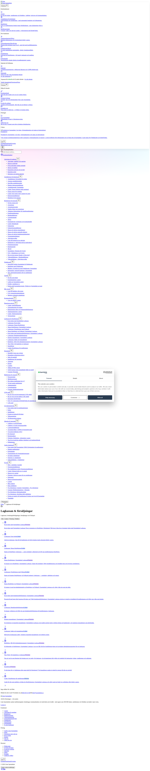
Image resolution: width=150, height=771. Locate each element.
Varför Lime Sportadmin (11, 731)
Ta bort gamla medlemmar (15, 383)
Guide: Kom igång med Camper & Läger (19, 193)
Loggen (10, 481)
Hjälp (2, 504)
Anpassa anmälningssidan (15, 181)
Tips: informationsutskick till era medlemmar (20, 272)
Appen (6, 275)
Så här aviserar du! (13, 203)
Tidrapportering (12, 416)
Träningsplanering (9, 717)
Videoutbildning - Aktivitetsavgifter (17, 259)
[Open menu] (2, 147)
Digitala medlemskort (13, 449)
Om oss (6, 738)
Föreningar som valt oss (10, 734)
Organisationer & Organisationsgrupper (18, 453)
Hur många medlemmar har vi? (16, 381)
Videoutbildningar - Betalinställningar (18, 257)
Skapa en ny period (13, 473)
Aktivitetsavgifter (12, 238)
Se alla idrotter (28, 79)
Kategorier (5, 501)
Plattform (3, 6)
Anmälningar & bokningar (11, 177)
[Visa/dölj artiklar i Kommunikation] (15, 297)
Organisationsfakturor (14, 236)
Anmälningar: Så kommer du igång (17, 179)
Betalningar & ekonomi (10, 200)
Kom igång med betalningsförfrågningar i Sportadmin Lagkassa (25, 333)
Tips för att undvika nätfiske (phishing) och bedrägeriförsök (24, 440)
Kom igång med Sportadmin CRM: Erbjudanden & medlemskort (25, 447)
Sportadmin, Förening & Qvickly (17, 251)
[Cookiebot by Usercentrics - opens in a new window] (104, 372)
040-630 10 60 (26, 693)
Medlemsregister (8, 715)
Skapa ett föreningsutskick (15, 479)
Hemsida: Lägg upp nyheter (15, 353)
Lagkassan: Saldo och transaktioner (17, 339)
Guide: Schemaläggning (14, 305)
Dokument (10, 477)
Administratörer (12, 385)
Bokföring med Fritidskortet (15, 266)
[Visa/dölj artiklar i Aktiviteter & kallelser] (18, 158)
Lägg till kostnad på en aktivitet (16, 240)
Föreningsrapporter (13, 244)
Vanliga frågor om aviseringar (16, 209)
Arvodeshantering (9, 406)
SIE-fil (9, 249)
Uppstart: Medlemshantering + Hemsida (19, 490)
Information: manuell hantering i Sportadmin (20, 270)
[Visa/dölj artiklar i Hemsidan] (11, 350)
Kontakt (6, 754)
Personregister (11, 377)
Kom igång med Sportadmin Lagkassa (18, 321)
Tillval (9, 219)
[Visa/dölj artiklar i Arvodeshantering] (15, 405)
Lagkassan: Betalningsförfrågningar (17, 335)
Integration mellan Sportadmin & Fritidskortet (20, 264)
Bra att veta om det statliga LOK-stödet (18, 396)
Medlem (17, 519)
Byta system (7, 735)
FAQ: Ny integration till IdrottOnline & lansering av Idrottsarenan (26, 401)
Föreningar (14, 82)
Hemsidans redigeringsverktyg (16, 355)
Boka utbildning (12, 485)
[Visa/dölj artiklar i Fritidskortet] (12, 261)
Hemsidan (7, 351)
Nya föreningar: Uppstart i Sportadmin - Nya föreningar (23, 488)
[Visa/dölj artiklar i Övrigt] (9, 462)
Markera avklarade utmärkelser (16, 295)
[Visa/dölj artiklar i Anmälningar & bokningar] (20, 176)
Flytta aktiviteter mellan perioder (16, 165)
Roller (9, 410)
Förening (11, 519)
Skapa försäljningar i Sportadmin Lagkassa (19, 327)
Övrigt (6, 462)
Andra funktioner (9, 445)
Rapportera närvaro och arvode (16, 170)
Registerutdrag (12, 436)
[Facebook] (1, 769)
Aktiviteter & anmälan (10, 712)
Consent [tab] (49, 378)
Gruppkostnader (12, 217)
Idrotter (6, 737)
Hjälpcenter (7, 746)
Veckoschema (11, 316)
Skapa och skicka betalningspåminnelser (19, 234)
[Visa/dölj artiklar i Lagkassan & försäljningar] (20, 318)
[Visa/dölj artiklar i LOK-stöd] (11, 392)
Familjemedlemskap (13, 213)
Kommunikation (8, 298)
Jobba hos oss (8, 740)
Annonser (10, 361)
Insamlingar (11, 346)
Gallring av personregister (15, 423)
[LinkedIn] (4, 769)
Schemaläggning (10, 718)
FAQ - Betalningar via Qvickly (16, 253)
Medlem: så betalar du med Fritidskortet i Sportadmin (22, 268)
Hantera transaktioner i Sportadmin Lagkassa (20, 337)
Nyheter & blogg (8, 747)
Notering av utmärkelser (14, 457)
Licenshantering (12, 387)
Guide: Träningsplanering (15, 313)
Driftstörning (11, 442)
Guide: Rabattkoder (13, 223)
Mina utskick (11, 483)
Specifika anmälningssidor (15, 183)
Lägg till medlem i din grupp (15, 291)
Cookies (10, 365)
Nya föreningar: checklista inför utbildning (19, 494)
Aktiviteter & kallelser (10, 159)
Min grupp (7, 289)
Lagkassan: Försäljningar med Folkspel (18, 329)
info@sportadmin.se (37, 693)
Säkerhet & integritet (9, 421)
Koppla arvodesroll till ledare (16, 414)
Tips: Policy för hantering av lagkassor (18, 344)
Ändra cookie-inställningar (7, 767)
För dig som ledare (13, 277)
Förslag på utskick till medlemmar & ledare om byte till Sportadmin (26, 496)
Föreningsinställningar (14, 467)
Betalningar (7, 714)
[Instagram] (3, 769)
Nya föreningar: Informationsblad (17, 492)
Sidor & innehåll (12, 357)
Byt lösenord (11, 434)
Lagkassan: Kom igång (14, 323)
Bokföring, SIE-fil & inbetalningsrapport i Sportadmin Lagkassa (25, 342)
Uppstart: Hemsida (13, 372)
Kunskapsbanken (7, 155)
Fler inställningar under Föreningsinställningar (20, 469)
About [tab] (101, 378)
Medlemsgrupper (12, 379)
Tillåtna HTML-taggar (14, 367)
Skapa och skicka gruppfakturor (16, 230)
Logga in (9, 145)
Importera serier (12, 172)
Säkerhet (6, 751)
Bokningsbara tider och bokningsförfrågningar (20, 309)
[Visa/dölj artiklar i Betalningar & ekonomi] (18, 200)
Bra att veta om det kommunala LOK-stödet (20, 394)
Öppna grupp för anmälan (15, 191)
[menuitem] (75, 13)
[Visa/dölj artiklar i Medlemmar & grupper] (18, 374)
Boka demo (4, 145)
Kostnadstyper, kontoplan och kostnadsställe (20, 221)
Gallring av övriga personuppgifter (17, 425)
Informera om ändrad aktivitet (16, 174)
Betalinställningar (12, 215)
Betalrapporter (11, 246)
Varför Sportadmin (6, 82)
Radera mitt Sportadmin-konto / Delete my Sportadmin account (25, 286)
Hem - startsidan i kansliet (15, 465)
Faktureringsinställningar (14, 228)
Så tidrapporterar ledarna (14, 418)
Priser (18, 82)
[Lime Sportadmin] (6, 3)
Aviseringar (11, 205)
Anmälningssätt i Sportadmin (16, 187)
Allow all (100, 397)
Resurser (3, 85)
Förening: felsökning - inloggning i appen (19, 438)
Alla (2, 519)
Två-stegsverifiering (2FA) (15, 432)
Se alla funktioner (5, 76)
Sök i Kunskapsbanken (7, 149)
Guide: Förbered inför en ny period (17, 471)
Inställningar (11, 412)
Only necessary (50, 397)
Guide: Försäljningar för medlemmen (18, 348)
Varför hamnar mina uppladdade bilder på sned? (21, 370)
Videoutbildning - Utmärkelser (16, 460)
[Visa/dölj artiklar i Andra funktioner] (15, 444)
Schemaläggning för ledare (15, 307)
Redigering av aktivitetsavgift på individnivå (20, 242)
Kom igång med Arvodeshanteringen (18, 408)
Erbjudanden (11, 451)
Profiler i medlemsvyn (14, 284)
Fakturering (11, 226)
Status (5, 752)
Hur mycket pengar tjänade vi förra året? (19, 255)
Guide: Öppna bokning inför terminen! (18, 189)
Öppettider (10, 498)
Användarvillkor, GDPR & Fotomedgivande (20, 429)
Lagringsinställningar (13, 427)
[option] (3, 143)
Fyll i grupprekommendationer (16, 293)
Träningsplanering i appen (15, 311)
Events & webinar (9, 749)
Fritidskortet (7, 262)
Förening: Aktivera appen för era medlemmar (20, 475)
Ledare (6, 519)
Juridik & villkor (8, 755)
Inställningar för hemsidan (15, 359)
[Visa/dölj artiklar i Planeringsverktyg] (16, 302)
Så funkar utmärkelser (14, 455)
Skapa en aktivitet (12, 163)
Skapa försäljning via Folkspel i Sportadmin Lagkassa (22, 331)
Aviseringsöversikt (13, 207)
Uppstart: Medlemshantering (15, 389)
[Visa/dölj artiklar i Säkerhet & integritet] (17, 420)
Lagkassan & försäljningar (11, 319)
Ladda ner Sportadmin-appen (16, 282)
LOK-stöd (7, 392)
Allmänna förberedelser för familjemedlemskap (20, 211)
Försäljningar (7, 722)
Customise (74, 397)
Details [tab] (75, 378)
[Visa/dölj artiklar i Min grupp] (11, 288)
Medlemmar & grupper (10, 375)
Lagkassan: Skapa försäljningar (16, 325)
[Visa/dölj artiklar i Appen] (9, 275)
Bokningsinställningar (14, 195)
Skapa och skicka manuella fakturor (17, 232)
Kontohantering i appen (14, 280)
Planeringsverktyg (9, 303)
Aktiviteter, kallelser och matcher (17, 161)
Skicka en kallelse (12, 167)
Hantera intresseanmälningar (15, 185)
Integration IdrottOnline (14, 398)
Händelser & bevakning (14, 198)
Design (10, 363)
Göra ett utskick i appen (14, 300)
